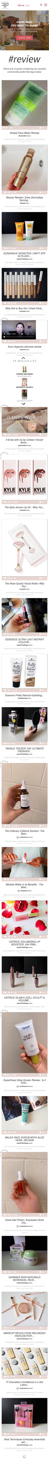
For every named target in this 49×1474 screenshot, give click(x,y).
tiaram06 (22, 311)
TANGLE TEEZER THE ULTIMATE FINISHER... (24, 750)
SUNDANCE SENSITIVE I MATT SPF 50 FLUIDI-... (24, 254)
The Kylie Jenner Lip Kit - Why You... (25, 507)
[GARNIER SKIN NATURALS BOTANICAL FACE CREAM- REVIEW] (24, 1253)
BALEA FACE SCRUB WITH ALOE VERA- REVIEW (24, 1139)
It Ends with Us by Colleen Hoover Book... (24, 441)
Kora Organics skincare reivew (24, 346)
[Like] (4, 128)
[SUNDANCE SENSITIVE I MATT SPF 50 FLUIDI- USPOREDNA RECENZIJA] (24, 229)
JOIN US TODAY (24, 38)
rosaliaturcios (23, 837)
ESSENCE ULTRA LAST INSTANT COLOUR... (24, 640)
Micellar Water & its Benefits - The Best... (24, 886)
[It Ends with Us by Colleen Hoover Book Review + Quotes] (24, 420)
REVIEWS (31, 837)
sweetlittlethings (22, 259)
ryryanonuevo (22, 445)
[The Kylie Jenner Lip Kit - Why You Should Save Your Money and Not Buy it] (24, 477)
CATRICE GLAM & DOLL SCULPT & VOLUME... (24, 999)
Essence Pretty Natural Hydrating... (24, 695)
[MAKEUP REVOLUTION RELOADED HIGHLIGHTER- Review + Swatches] (24, 1309)
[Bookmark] (40, 128)
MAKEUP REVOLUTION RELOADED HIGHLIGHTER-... (24, 1334)
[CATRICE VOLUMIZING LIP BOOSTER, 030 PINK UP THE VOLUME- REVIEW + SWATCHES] (24, 917)
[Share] (43, 128)
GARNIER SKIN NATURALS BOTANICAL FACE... (24, 1278)
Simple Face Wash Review (24, 132)
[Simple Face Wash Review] (24, 103)
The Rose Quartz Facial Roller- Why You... (24, 585)
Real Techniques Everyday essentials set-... (24, 1440)
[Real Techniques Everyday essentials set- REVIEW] (24, 1415)
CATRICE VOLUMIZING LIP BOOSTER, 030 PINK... (24, 943)
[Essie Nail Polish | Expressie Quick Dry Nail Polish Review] (24, 1182)
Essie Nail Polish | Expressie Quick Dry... (24, 1221)
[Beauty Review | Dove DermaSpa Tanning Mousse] (24, 167)
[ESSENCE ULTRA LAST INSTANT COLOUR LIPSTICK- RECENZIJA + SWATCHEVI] (24, 615)
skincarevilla (22, 136)
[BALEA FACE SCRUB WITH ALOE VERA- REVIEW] (24, 1113)
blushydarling (22, 698)
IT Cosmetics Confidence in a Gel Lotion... (24, 1383)
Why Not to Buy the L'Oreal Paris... (24, 308)
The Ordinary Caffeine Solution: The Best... (24, 832)
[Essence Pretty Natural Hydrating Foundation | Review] (24, 671)
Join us (21, 5)
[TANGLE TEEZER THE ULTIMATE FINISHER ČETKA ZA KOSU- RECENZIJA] (24, 724)
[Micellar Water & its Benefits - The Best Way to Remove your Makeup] (24, 862)
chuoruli (22, 350)
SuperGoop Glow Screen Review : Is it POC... (24, 1081)
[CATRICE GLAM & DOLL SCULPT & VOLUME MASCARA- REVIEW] (24, 973)
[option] (24, 370)
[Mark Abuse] (45, 128)
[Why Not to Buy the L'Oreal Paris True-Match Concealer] (24, 284)
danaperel (24, 891)
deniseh (22, 203)
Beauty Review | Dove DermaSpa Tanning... (24, 199)
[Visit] (11, 128)
